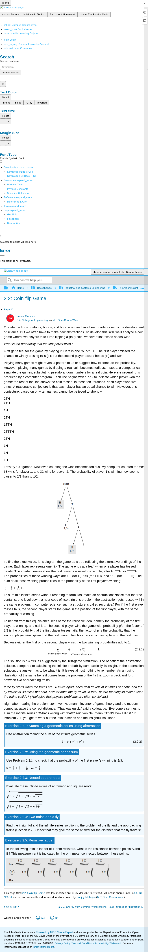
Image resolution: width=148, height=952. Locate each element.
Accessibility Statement (108, 943)
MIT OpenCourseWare (65, 320)
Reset (5, 97)
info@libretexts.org (43, 946)
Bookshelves (44, 287)
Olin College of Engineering (32, 320)
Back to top (10, 906)
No (56, 917)
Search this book (9, 61)
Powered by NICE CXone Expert (54, 932)
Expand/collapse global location (142, 287)
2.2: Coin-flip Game (33, 892)
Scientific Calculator (18, 193)
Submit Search (10, 72)
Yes (43, 917)
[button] (13, 218)
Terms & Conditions (82, 943)
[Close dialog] (2, 255)
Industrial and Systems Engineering (85, 287)
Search (9, 280)
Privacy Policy (62, 943)
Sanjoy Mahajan (26, 316)
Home (20, 287)
